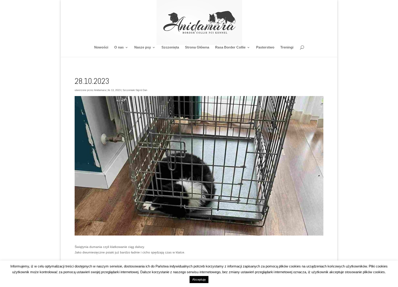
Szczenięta (170, 47)
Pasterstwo (265, 47)
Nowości (101, 47)
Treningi (286, 47)
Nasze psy (142, 47)
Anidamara (100, 90)
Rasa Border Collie (230, 47)
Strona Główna (197, 47)
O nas (119, 47)
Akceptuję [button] (199, 279)
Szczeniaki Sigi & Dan (135, 90)
